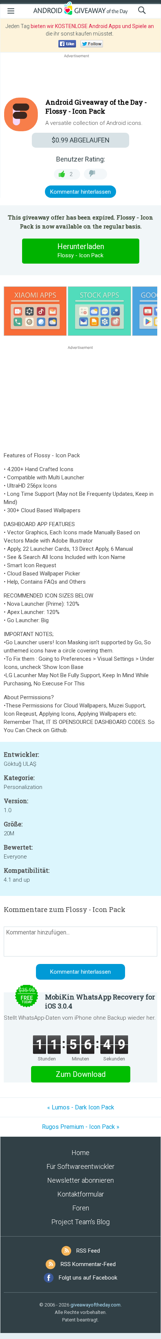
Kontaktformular (80, 1194)
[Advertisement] (80, 77)
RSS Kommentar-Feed (88, 1264)
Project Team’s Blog (80, 1222)
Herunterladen (80, 250)
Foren (80, 1208)
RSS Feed (88, 1250)
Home (80, 1153)
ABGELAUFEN (81, 140)
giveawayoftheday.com (95, 1305)
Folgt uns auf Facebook (88, 1277)
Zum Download (81, 1074)
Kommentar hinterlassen (80, 191)
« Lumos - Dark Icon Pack (80, 1107)
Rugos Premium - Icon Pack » (80, 1126)
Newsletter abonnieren (80, 1180)
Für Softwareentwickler (80, 1166)
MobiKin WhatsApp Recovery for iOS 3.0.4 (100, 1001)
